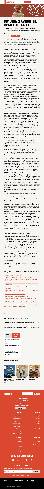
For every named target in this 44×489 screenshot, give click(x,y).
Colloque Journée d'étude (35, 421)
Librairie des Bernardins (17, 430)
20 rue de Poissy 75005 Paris (22, 400)
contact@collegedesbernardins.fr (22, 405)
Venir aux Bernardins (18, 415)
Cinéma (39, 426)
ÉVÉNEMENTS (37, 412)
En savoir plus (29, 475)
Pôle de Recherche (18, 421)
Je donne (16, 328)
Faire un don (20, 408)
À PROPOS (19, 412)
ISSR (21, 444)
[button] (36, 2)
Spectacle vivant (37, 428)
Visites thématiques (36, 416)
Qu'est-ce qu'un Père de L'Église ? (14, 275)
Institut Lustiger (19, 428)
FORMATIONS (19, 437)
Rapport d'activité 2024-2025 (16, 433)
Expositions (38, 418)
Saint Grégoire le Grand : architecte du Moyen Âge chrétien (21, 302)
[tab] (8, 335)
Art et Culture (19, 420)
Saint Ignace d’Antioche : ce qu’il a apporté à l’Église (19, 277)
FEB (21, 448)
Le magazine (38, 441)
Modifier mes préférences (33, 481)
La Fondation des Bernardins (16, 423)
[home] (9, 2)
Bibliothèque (19, 451)
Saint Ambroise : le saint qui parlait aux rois (16, 296)
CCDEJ (20, 446)
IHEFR (20, 449)
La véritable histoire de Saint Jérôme (15, 294)
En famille (38, 423)
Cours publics (19, 439)
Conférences (38, 415)
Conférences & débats (17, 418)
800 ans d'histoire (18, 416)
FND (21, 443)
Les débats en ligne (36, 444)
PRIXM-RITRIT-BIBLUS (18, 426)
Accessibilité (19, 431)
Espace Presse (37, 443)
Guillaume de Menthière (15, 35)
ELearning (20, 441)
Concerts (38, 420)
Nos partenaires (19, 425)
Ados (39, 425)
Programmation (37, 439)
